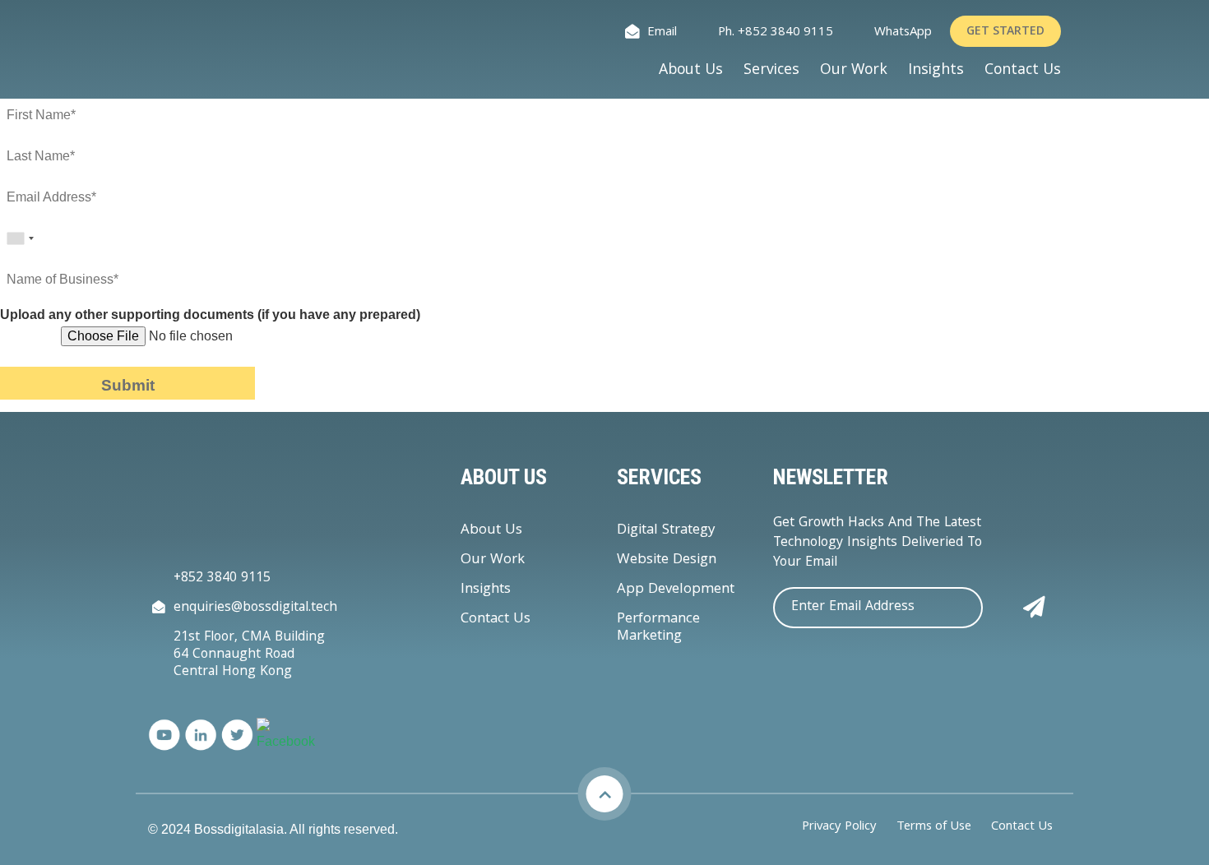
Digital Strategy (666, 530)
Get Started (1005, 32)
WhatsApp (903, 33)
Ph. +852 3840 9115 (775, 33)
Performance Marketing (658, 628)
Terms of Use (933, 827)
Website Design (666, 560)
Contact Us (1022, 71)
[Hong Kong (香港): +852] (20, 238)
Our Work (853, 71)
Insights (936, 71)
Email (662, 33)
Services (771, 71)
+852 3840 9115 (222, 578)
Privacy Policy (839, 827)
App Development (675, 590)
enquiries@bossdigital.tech (255, 608)
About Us (691, 71)
